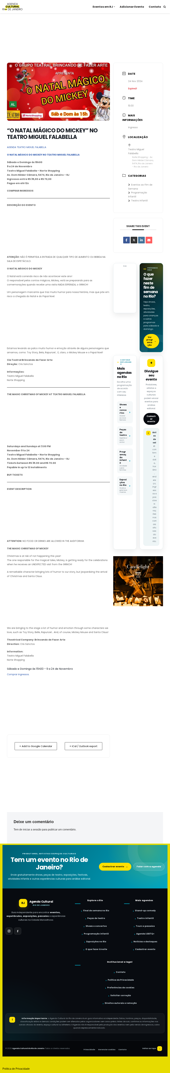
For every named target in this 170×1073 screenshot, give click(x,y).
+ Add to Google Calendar (35, 746)
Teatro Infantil (139, 200)
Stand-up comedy (145, 910)
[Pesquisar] (164, 7)
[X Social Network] (134, 240)
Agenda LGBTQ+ (145, 933)
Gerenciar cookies (106, 1049)
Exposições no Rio (96, 941)
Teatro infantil (145, 918)
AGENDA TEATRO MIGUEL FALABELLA (26, 147)
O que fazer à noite (96, 949)
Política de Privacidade (121, 979)
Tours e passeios (145, 926)
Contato (155, 7)
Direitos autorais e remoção (121, 1003)
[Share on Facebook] (126, 240)
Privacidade (89, 1049)
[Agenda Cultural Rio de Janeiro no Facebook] (17, 931)
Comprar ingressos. (18, 674)
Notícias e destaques (145, 941)
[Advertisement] (85, 38)
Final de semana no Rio (96, 910)
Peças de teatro (96, 918)
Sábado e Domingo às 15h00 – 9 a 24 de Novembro (40, 669)
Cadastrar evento (151, 419)
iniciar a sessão (32, 829)
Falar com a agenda (149, 866)
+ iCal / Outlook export (83, 746)
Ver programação (151, 341)
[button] (114, 6)
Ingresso (133, 127)
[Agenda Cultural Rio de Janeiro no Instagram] (9, 931)
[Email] (149, 240)
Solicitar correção (120, 995)
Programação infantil (96, 933)
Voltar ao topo (151, 1048)
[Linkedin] (141, 240)
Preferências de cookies (120, 987)
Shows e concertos (96, 926)
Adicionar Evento (132, 7)
